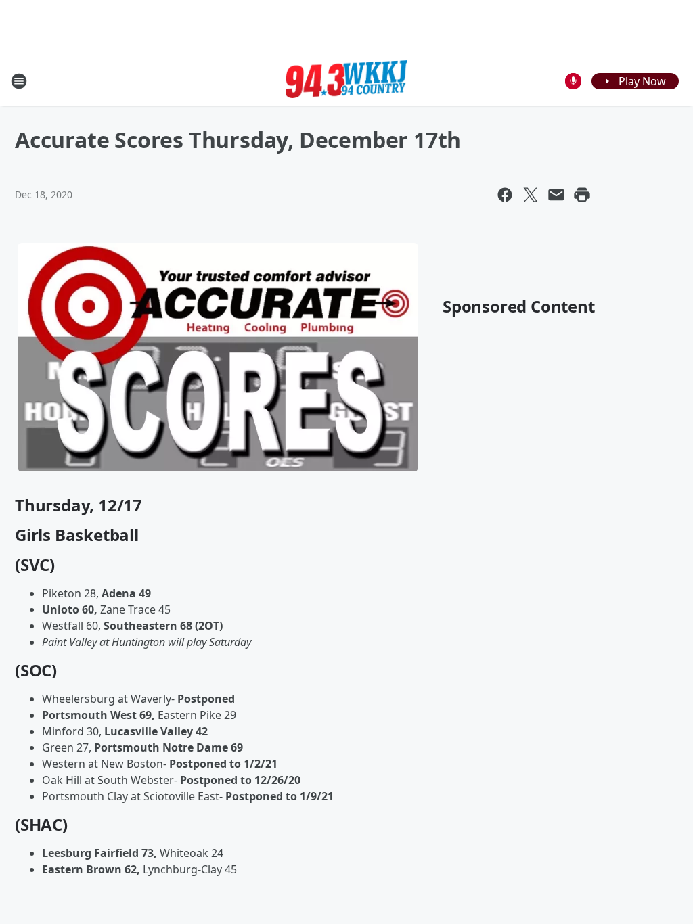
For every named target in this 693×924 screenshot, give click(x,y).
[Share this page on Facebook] (504, 194)
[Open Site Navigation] (19, 81)
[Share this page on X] (530, 194)
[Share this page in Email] (556, 194)
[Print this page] (582, 194)
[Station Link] (346, 81)
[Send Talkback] (573, 81)
